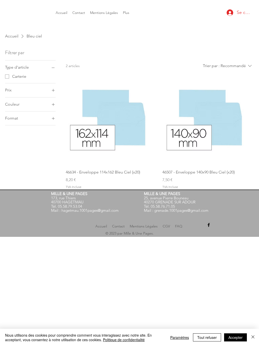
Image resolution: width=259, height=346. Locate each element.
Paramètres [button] (179, 337)
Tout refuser (207, 337)
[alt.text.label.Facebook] (208, 224)
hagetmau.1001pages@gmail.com (90, 210)
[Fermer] (253, 337)
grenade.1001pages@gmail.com (181, 210)
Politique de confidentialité (124, 339)
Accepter (235, 337)
